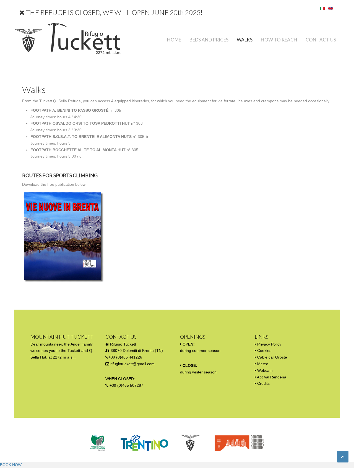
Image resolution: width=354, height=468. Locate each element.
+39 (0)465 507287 (126, 385)
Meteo (262, 364)
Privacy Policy (269, 344)
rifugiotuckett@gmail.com (132, 364)
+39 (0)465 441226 (125, 357)
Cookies (264, 350)
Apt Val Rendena (271, 377)
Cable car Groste (272, 357)
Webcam (265, 370)
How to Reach (279, 40)
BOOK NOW (11, 464)
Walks (245, 40)
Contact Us (321, 40)
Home (174, 40)
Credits (263, 383)
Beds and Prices (208, 40)
